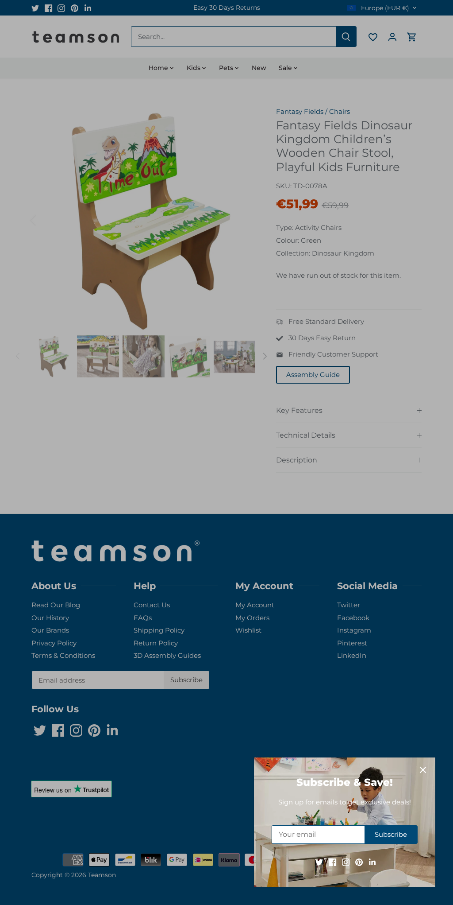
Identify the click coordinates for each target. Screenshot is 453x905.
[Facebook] (332, 861)
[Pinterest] (359, 861)
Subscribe (391, 834)
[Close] (423, 770)
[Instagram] (345, 861)
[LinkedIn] (372, 861)
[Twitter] (319, 861)
